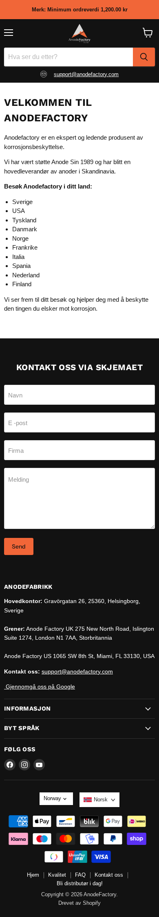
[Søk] (144, 57)
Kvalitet (57, 875)
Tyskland (24, 220)
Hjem (33, 875)
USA (18, 210)
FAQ (80, 875)
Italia (18, 256)
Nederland (26, 275)
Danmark (24, 229)
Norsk (101, 799)
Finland (21, 284)
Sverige (22, 201)
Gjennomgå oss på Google (39, 686)
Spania (21, 265)
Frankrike (25, 247)
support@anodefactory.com (86, 74)
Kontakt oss (109, 875)
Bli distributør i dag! (80, 883)
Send (19, 546)
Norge (20, 238)
